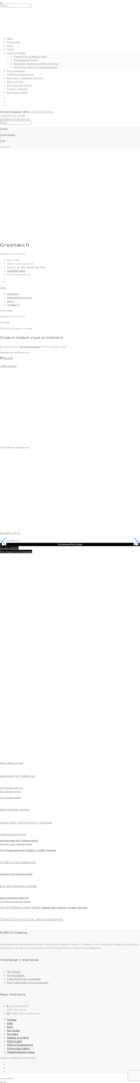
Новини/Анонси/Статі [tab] (19, 297)
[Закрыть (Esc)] (11, 1078)
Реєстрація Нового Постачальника (27, 982)
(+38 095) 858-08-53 (41, 111)
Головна (11, 1019)
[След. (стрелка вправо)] (4, 1082)
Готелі (10, 49)
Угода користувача (18, 1048)
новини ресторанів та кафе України (64, 907)
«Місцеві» (8, 366)
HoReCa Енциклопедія (20, 74)
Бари (10, 45)
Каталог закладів (7, 134)
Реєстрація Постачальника (16, 551)
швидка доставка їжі (18, 776)
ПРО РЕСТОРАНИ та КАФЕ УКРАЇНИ (20, 907)
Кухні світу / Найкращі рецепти (25, 78)
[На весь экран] (4, 1078)
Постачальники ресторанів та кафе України (28, 850)
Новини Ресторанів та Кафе (30, 56)
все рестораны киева (18, 886)
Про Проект (14, 971)
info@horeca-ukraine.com (15, 119)
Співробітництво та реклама (24, 979)
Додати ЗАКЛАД (9, 548)
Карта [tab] (10, 301)
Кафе (10, 38)
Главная (4, 128)
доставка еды (11, 763)
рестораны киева (10, 797)
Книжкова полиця (17, 92)
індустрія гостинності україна (26, 822)
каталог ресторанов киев (16, 874)
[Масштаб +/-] (1, 1078)
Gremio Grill (10, 533)
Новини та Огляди (18, 1037)
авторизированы (30, 346)
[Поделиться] (8, 1078)
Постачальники (16, 70)
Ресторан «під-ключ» (19, 85)
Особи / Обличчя (17, 88)
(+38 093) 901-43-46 (12, 115)
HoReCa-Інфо (14, 1041)
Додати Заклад (16, 975)
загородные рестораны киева (19, 840)
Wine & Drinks (15, 81)
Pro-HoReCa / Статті (25, 60)
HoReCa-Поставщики (18, 862)
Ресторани (13, 42)
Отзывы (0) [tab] (13, 304)
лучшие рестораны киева (15, 901)
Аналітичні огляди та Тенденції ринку (35, 67)
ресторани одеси (10, 791)
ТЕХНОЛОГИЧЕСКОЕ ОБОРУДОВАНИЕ (31, 919)
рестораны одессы (11, 787)
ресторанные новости (14, 897)
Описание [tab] (13, 294)
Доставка (12, 1034)
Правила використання (20, 1052)
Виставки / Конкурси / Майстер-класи (36, 63)
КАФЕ (2, 140)
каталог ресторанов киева (16, 844)
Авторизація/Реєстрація (70, 544)
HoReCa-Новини (16, 52)
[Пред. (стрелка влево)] (1, 1082)
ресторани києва (14, 809)
